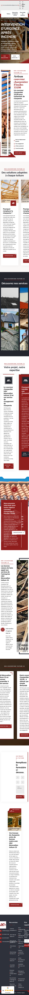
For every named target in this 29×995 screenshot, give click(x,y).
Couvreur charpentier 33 (13, 929)
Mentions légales (21, 992)
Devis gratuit (18, 153)
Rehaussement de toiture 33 (21, 979)
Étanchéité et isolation (22, 14)
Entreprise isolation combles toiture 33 (13, 973)
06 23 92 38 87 (22, 522)
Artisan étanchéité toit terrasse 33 (21, 960)
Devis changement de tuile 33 (21, 929)
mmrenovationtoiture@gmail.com (10, 5)
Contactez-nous (8, 255)
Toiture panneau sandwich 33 (21, 986)
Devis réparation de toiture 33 (21, 942)
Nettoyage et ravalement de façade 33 (21, 973)
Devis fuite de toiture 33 (13, 935)
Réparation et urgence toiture (15, 14)
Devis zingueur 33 (22, 947)
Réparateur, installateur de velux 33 (13, 986)
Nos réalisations (4, 57)
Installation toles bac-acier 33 (21, 966)
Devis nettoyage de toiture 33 (21, 935)
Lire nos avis (7, 992)
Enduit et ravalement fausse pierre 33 (21, 953)
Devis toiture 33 (13, 947)
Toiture (8, 14)
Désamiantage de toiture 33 (13, 953)
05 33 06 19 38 (20, 5)
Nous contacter (14, 57)
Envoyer (19, 796)
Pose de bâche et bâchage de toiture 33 (13, 980)
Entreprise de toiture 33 (13, 960)
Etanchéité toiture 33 (12, 966)
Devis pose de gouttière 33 (13, 941)
